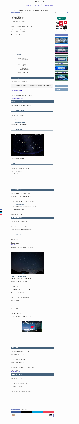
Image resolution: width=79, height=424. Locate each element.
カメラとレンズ (32, 4)
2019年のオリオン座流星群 (22, 58)
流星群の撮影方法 (14, 244)
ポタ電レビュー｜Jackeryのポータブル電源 (61, 63)
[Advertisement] (32, 45)
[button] (16, 412)
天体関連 (26, 409)
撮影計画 (42, 4)
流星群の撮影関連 (21, 70)
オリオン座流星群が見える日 (24, 59)
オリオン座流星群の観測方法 (24, 65)
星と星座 (51, 5)
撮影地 (37, 4)
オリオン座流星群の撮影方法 (24, 68)
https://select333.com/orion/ (15, 92)
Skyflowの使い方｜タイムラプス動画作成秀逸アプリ (61, 54)
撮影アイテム (47, 4)
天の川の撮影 (37, 5)
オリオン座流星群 (21, 56)
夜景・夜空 (23, 409)
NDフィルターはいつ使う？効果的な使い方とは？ (61, 81)
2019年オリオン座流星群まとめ (23, 72)
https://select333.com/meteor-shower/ (17, 98)
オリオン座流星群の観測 (22, 64)
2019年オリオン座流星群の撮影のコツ (25, 69)
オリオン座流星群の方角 (23, 61)
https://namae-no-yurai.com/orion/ (16, 90)
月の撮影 (27, 5)
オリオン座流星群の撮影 (22, 67)
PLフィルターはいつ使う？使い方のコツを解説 (61, 72)
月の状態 (21, 63)
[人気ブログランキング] (61, 19)
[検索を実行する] (67, 12)
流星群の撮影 (47, 5)
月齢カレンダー (32, 5)
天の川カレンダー (42, 5)
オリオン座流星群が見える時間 (24, 60)
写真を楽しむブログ (39, 1)
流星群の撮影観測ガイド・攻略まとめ (15, 12)
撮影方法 (39, 4)
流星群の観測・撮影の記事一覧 (16, 371)
